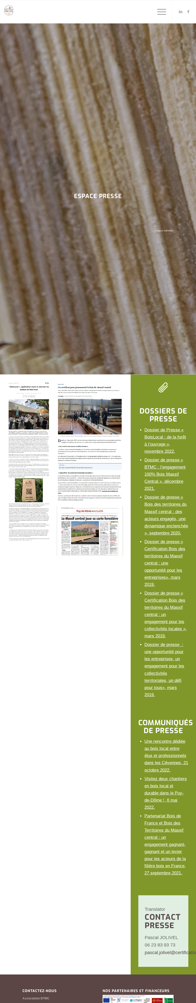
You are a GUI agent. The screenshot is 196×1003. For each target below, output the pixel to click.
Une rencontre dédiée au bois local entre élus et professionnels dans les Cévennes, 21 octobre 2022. (166, 755)
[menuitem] (159, 11)
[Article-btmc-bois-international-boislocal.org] (29, 462)
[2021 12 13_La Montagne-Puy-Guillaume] (90, 532)
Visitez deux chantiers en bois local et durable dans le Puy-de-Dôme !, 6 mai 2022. (165, 793)
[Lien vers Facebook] (188, 12)
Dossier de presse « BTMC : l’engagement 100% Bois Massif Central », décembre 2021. (165, 474)
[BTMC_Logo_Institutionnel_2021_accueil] (9, 13)
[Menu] (159, 11)
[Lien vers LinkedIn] (181, 12)
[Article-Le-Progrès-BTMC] (90, 442)
